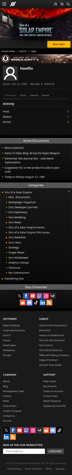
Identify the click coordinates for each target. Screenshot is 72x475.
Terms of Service (33, 468)
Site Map (60, 468)
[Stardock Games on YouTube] (32, 296)
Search (22, 51)
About (6, 381)
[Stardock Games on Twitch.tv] (39, 296)
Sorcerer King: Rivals (50, 365)
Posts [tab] (23, 95)
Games (43, 319)
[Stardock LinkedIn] (42, 302)
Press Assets (9, 406)
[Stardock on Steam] (52, 296)
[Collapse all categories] (69, 191)
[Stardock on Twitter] (19, 296)
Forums (7, 420)
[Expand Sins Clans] (6, 243)
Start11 (7, 335)
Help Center (49, 381)
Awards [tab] (34, 95)
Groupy (7, 355)
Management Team (13, 391)
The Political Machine (50, 350)
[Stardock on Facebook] (26, 296)
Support (49, 374)
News (6, 401)
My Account (49, 386)
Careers (7, 396)
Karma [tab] (45, 95)
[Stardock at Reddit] (22, 302)
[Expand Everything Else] (2, 279)
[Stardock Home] (13, 4)
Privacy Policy (14, 468)
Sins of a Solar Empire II (52, 340)
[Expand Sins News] (6, 222)
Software (10, 319)
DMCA (48, 468)
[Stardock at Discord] (29, 302)
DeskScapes (9, 345)
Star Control (45, 345)
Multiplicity (9, 350)
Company (9, 374)
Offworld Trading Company (54, 355)
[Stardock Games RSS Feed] (49, 302)
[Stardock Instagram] (46, 296)
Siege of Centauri (48, 360)
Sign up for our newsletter (22, 445)
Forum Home (8, 51)
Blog (5, 386)
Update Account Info (54, 406)
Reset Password (52, 401)
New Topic (59, 44)
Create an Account (53, 391)
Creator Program (12, 410)
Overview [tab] (10, 95)
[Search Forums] (68, 4)
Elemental (44, 330)
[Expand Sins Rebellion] (6, 238)
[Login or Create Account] (55, 4)
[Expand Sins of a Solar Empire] (2, 192)
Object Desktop (11, 325)
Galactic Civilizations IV (51, 335)
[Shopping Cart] (62, 4)
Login (33, 51)
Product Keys (50, 396)
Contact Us (9, 415)
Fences (7, 340)
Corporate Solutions (14, 330)
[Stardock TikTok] (36, 302)
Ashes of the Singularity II (53, 325)
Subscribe (55, 451)
